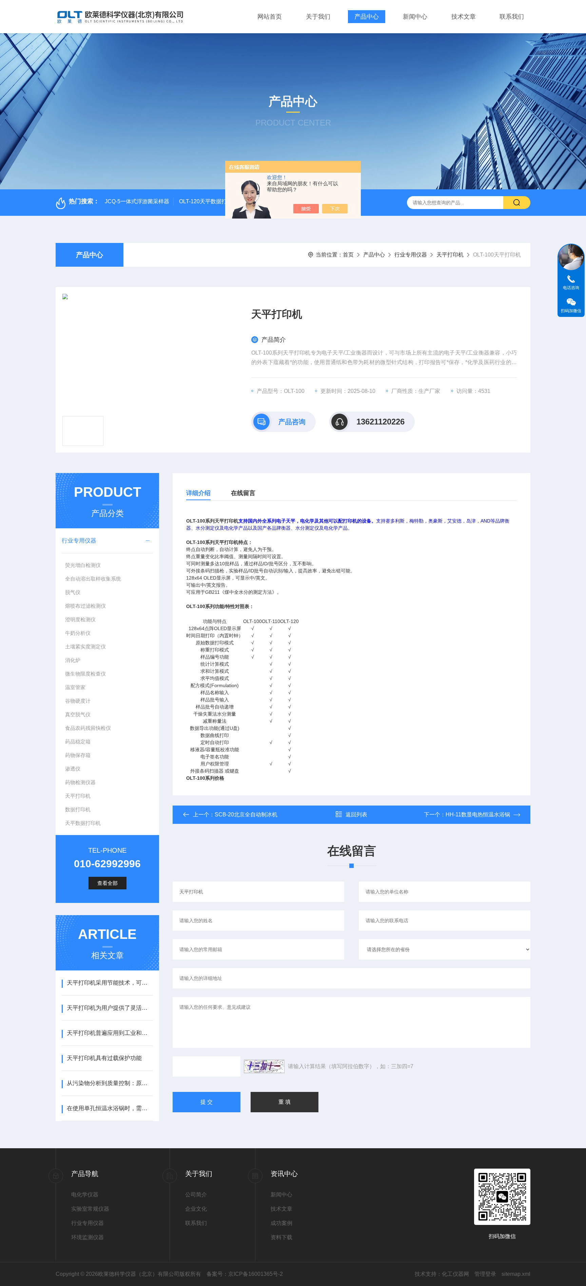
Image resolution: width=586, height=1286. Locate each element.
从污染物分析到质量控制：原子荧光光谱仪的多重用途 (110, 1083)
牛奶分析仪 (78, 633)
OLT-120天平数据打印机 (208, 201)
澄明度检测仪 (80, 619)
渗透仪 (72, 769)
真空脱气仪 (78, 714)
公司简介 (196, 1194)
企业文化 (196, 1209)
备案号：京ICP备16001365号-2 (245, 1274)
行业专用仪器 (410, 255)
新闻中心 (415, 16)
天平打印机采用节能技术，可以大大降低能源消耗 (110, 983)
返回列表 (356, 814)
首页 (348, 255)
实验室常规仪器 (90, 1209)
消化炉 (72, 660)
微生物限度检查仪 (85, 674)
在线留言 (243, 493)
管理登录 (485, 1274)
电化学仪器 (84, 1194)
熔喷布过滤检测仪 (85, 606)
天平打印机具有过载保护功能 (104, 1058)
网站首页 (269, 16)
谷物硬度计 (78, 701)
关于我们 (318, 16)
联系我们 (512, 16)
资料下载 (281, 1237)
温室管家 (75, 687)
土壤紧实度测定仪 (85, 646)
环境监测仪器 (87, 1237)
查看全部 (107, 883)
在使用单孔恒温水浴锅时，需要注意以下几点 (110, 1108)
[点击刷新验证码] (264, 1066)
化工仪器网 (455, 1274)
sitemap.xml (516, 1274)
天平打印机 (450, 255)
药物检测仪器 (80, 782)
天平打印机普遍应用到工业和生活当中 (110, 1033)
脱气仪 (72, 592)
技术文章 (463, 16)
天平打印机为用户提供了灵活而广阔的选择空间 (110, 1008)
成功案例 (281, 1223)
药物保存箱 (78, 755)
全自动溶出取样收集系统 (93, 579)
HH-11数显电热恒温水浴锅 (478, 814)
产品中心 (366, 16)
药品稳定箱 (78, 741)
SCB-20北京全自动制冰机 (246, 814)
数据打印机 (78, 809)
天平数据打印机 (83, 823)
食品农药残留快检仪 (88, 728)
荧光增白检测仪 (83, 565)
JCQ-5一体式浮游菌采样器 (137, 201)
